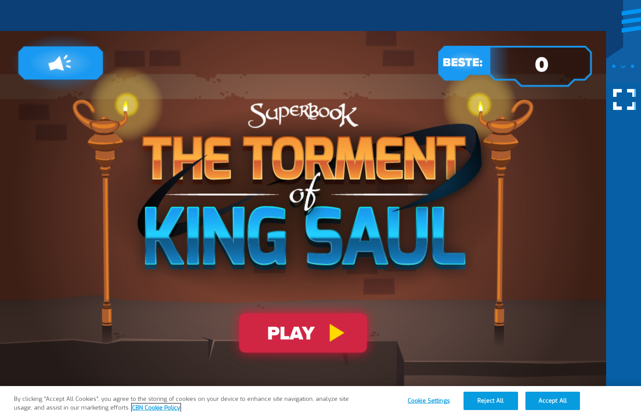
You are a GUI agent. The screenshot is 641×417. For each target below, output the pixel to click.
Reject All (490, 400)
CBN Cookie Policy (156, 407)
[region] (320, 401)
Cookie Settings (429, 400)
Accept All (553, 400)
